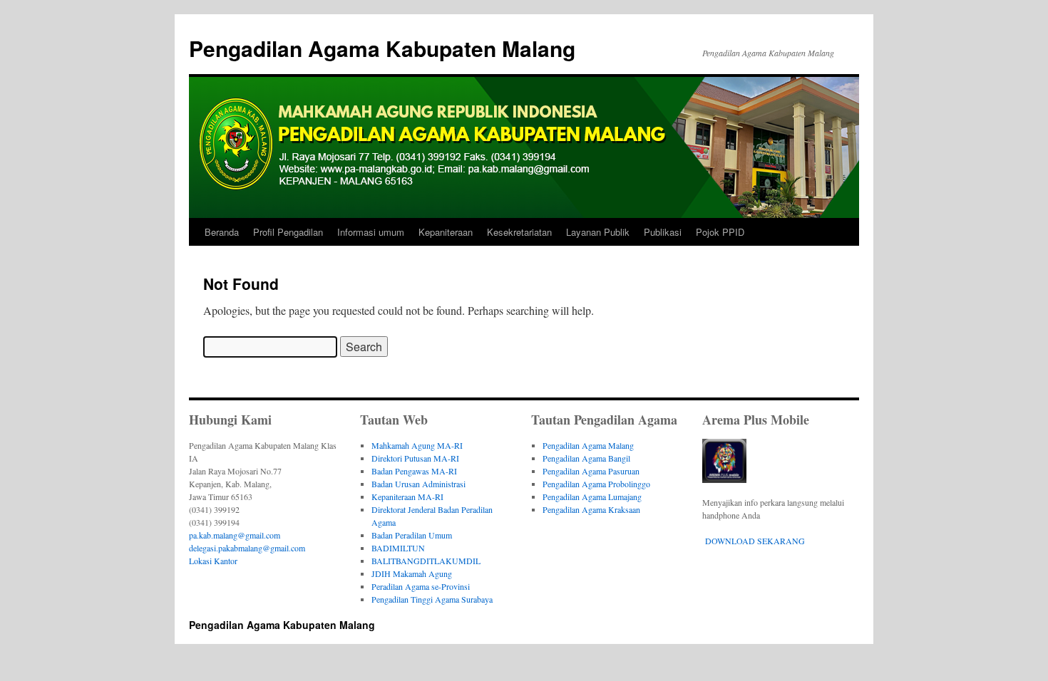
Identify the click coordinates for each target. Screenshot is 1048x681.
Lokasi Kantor (213, 560)
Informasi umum (370, 232)
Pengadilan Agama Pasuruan (591, 471)
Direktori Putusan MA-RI (415, 458)
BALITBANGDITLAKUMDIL (426, 560)
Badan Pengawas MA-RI (414, 471)
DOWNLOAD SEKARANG (755, 540)
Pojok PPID (720, 232)
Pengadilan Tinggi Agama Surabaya (432, 599)
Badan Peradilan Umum (411, 535)
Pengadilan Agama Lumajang (592, 496)
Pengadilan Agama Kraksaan (591, 509)
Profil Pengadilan (288, 232)
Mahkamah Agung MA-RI (417, 445)
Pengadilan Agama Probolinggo (596, 483)
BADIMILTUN (398, 547)
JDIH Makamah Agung (411, 573)
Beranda (222, 232)
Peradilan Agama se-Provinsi (420, 586)
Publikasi (663, 232)
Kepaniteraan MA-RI (407, 496)
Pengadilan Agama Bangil (586, 458)
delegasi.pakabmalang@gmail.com (247, 547)
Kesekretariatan (519, 232)
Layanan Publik (598, 232)
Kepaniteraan (445, 232)
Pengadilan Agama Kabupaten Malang (382, 48)
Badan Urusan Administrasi (418, 483)
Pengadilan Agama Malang (588, 445)
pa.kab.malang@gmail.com (234, 535)
